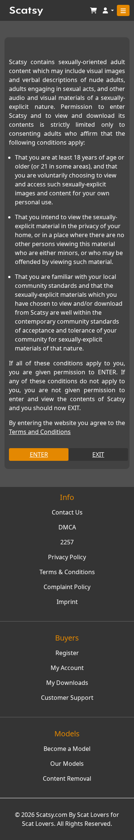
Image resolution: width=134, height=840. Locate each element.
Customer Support (67, 697)
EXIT (98, 454)
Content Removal (67, 778)
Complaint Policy (67, 587)
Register (67, 653)
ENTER (39, 454)
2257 (67, 542)
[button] (108, 11)
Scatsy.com (51, 815)
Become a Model (67, 749)
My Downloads (67, 683)
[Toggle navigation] (123, 10)
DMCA (67, 527)
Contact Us (67, 512)
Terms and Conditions (40, 432)
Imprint (67, 602)
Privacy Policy (67, 557)
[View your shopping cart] (93, 11)
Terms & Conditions (67, 572)
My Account (67, 668)
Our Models (67, 763)
